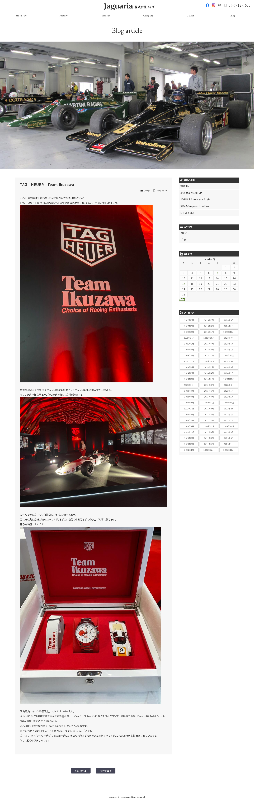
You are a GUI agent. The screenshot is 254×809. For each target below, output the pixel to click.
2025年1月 (209, 355)
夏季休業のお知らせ (191, 192)
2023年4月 (189, 396)
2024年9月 (229, 361)
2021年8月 (229, 432)
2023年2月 (229, 396)
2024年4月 (209, 373)
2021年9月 (209, 432)
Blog (232, 15)
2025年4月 (209, 349)
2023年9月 (209, 384)
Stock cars (21, 15)
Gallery (190, 15)
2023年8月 (229, 384)
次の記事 (105, 770)
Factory (63, 15)
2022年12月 (209, 402)
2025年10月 (209, 337)
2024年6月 (229, 367)
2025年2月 (189, 355)
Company (148, 15)
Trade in (105, 15)
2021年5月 (229, 438)
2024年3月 (229, 373)
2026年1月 (209, 331)
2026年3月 (229, 326)
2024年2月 (189, 379)
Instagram (213, 5)
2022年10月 (189, 408)
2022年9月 (209, 408)
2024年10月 (209, 361)
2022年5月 (229, 414)
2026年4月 (209, 326)
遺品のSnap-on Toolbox (194, 206)
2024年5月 (189, 373)
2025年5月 (189, 349)
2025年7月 (209, 343)
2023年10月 (189, 384)
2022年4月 (189, 420)
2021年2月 (229, 444)
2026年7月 (209, 320)
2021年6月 (209, 438)
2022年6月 (209, 414)
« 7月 (182, 299)
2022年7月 (189, 414)
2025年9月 (229, 337)
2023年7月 (189, 390)
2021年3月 (209, 444)
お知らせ (185, 233)
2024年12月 (228, 355)
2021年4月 (189, 444)
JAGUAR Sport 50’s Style (195, 199)
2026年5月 (189, 326)
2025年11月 (189, 337)
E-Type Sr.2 (187, 212)
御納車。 (184, 186)
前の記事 (81, 770)
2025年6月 (229, 343)
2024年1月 (209, 379)
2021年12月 (209, 426)
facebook (207, 5)
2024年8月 (189, 367)
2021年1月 (189, 449)
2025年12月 (228, 331)
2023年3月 (209, 396)
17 (183, 283)
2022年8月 (229, 408)
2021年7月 (189, 438)
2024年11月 (189, 361)
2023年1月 (189, 402)
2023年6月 (209, 390)
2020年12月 (209, 449)
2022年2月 (229, 420)
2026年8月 (189, 320)
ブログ (147, 190)
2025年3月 (229, 349)
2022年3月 (209, 420)
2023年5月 (229, 390)
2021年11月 (228, 426)
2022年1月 (189, 426)
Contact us (219, 5)
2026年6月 (229, 320)
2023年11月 (228, 379)
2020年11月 (228, 449)
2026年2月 (189, 331)
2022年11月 (228, 402)
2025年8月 (189, 343)
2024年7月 (209, 367)
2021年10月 (189, 432)
